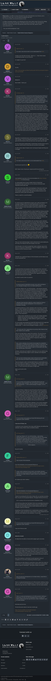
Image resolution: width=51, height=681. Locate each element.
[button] (9, 9)
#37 (48, 545)
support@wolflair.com (8, 25)
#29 (48, 253)
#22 (48, 64)
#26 (48, 153)
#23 (48, 76)
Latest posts (28, 644)
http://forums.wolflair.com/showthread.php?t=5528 (14, 18)
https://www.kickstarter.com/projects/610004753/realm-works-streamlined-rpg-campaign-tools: (29, 466)
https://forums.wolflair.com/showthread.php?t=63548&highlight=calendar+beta (25, 610)
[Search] (48, 9)
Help (20, 679)
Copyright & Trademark (7, 653)
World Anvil (45, 325)
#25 (48, 134)
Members (25, 9)
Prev (4, 40)
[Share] (46, 44)
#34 (48, 483)
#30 (48, 265)
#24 (48, 88)
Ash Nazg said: (19, 379)
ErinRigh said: (19, 93)
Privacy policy (15, 679)
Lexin (4, 37)
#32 (48, 411)
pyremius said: (19, 573)
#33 (48, 453)
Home (23, 679)
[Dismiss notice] (48, 16)
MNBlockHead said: (20, 281)
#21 (48, 44)
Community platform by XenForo (13, 676)
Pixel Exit (31, 676)
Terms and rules (9, 679)
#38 (48, 569)
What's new (15, 9)
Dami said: (18, 593)
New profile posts (29, 647)
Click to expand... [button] (32, 445)
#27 (48, 174)
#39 (48, 589)
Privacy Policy (5, 652)
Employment (5, 651)
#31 (48, 374)
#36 (48, 532)
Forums (5, 9)
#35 (48, 518)
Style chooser (4, 678)
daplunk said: (19, 48)
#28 (48, 199)
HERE (43, 51)
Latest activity (28, 649)
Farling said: (19, 488)
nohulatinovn (22, 668)
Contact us (3, 679)
